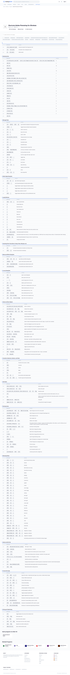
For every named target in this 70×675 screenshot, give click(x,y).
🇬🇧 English (55, 655)
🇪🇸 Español (55, 658)
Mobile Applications (27, 659)
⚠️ (4, 47)
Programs (25, 655)
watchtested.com (6, 669)
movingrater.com (18, 669)
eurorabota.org (24, 669)
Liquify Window (27, 37)
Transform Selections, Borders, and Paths (17, 39)
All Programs (9, 4)
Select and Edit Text (44, 39)
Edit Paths (26, 39)
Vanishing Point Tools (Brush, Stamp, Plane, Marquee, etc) (39, 37)
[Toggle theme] (62, 2)
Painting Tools (32, 39)
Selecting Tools (7, 37)
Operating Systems (27, 661)
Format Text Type (51, 39)
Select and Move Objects (6, 39)
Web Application (41, 659)
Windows (14, 4)
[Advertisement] (35, 15)
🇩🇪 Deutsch (55, 659)
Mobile (40, 661)
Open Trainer (21, 29)
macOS (19, 4)
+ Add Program (37, 4)
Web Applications (31, 4)
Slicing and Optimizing (59, 39)
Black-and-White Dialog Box (53, 37)
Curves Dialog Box (61, 37)
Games (26, 4)
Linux (22, 4)
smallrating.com (12, 669)
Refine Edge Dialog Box (20, 37)
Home (5, 4)
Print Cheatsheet (13, 29)
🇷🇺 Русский (55, 656)
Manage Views (13, 37)
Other (40, 663)
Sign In (65, 1)
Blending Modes (37, 39)
